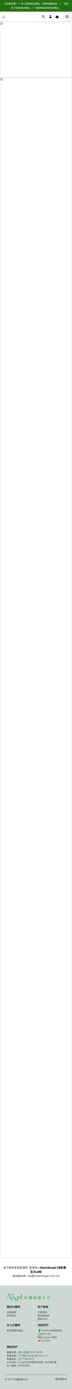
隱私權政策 (61, 1379)
